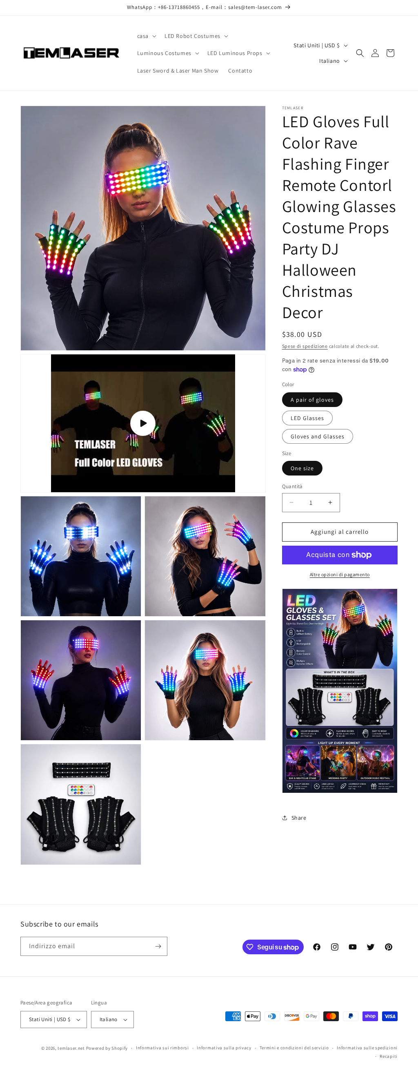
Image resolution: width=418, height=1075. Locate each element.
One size (302, 468)
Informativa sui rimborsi (162, 1048)
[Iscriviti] (158, 946)
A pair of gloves (312, 399)
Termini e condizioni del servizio (294, 1048)
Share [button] (299, 817)
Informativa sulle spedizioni (367, 1048)
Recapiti (389, 1056)
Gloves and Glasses (318, 436)
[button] (146, 35)
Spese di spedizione (305, 346)
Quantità (292, 486)
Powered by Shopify (107, 1048)
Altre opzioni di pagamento (340, 574)
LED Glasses (307, 418)
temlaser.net (71, 1048)
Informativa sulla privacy (224, 1048)
